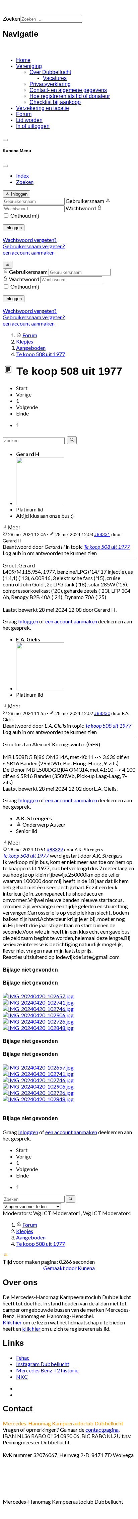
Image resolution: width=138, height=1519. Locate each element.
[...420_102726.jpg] (38, 1021)
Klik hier (12, 1322)
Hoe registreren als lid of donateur (69, 96)
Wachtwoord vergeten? (30, 240)
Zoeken (11, 18)
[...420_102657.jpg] (38, 996)
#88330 (102, 713)
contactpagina (102, 1429)
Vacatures (55, 78)
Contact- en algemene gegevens (68, 90)
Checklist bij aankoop (55, 102)
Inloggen (13, 227)
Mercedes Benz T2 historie (47, 1370)
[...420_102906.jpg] (38, 1015)
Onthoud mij (24, 215)
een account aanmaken (29, 252)
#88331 (102, 534)
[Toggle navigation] (5, 140)
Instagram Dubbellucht (42, 1364)
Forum (23, 114)
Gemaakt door (60, 1268)
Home (23, 60)
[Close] (5, 166)
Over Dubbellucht (50, 72)
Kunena (86, 1268)
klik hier (31, 1328)
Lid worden (29, 120)
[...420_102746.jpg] (38, 1009)
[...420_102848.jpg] (38, 1028)
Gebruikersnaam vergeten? (34, 246)
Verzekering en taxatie (42, 108)
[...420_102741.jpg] (38, 1002)
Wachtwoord (81, 208)
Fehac (22, 1357)
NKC (22, 1376)
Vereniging (29, 66)
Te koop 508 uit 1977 (107, 546)
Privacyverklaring (50, 84)
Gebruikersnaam (85, 201)
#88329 (55, 849)
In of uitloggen (33, 126)
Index (22, 175)
